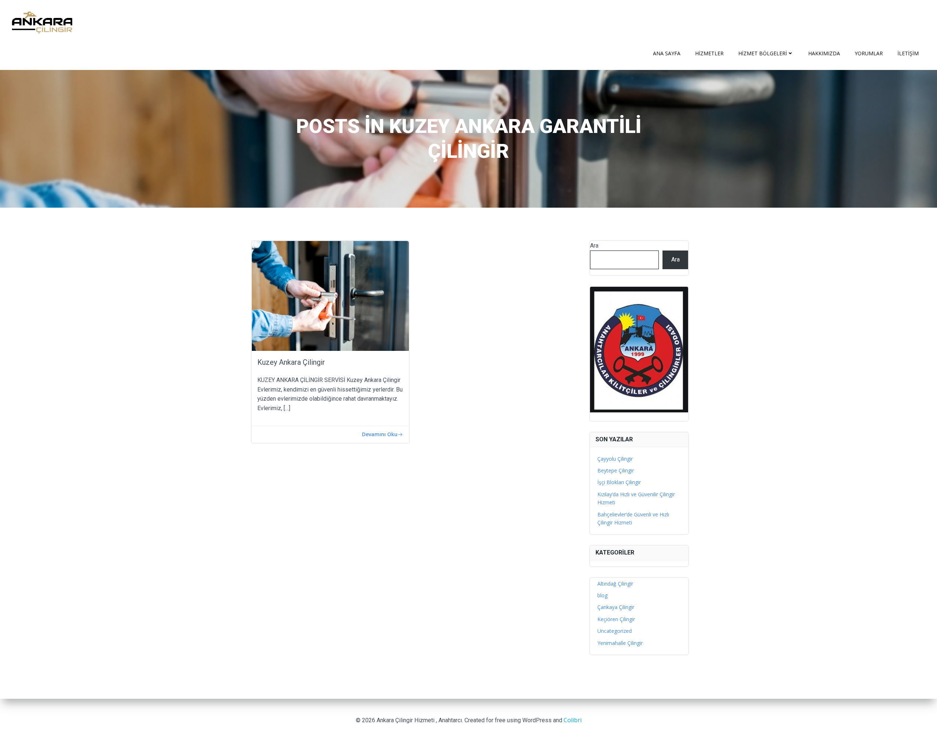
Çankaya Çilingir (615, 607)
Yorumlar (869, 53)
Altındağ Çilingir (615, 583)
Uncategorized (614, 630)
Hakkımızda (824, 53)
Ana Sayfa (666, 53)
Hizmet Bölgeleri (762, 53)
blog (602, 595)
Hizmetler (709, 53)
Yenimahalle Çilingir (620, 642)
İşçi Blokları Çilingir (619, 482)
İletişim (908, 53)
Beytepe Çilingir (615, 470)
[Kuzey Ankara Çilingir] (330, 295)
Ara (594, 245)
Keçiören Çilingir (616, 619)
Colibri (573, 720)
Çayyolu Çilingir (615, 458)
